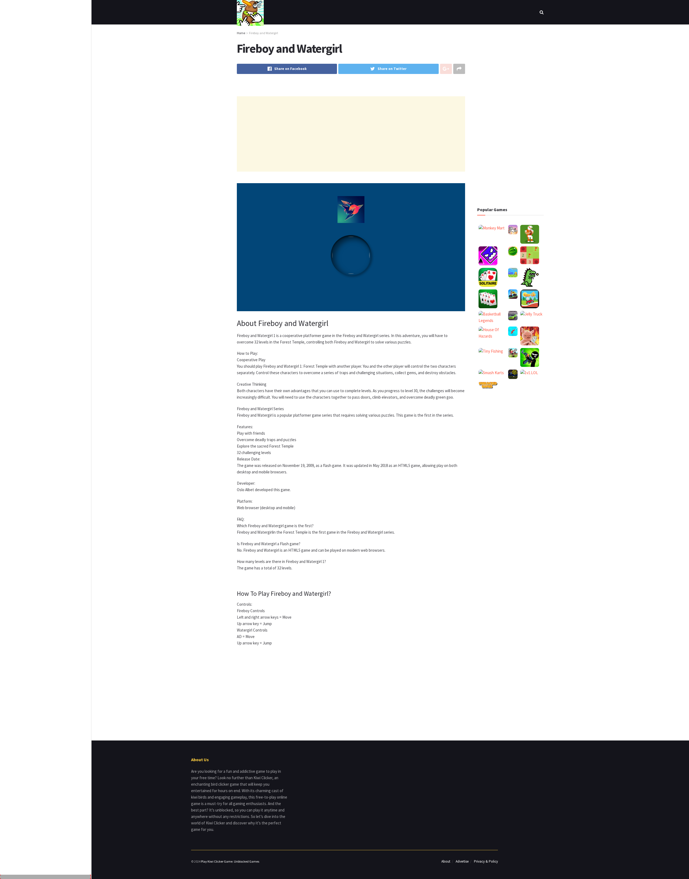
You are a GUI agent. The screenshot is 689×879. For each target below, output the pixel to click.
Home (241, 33)
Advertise (462, 861)
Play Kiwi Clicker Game (217, 861)
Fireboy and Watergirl (263, 33)
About (445, 861)
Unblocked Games (246, 861)
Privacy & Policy (486, 861)
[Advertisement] (45, 39)
